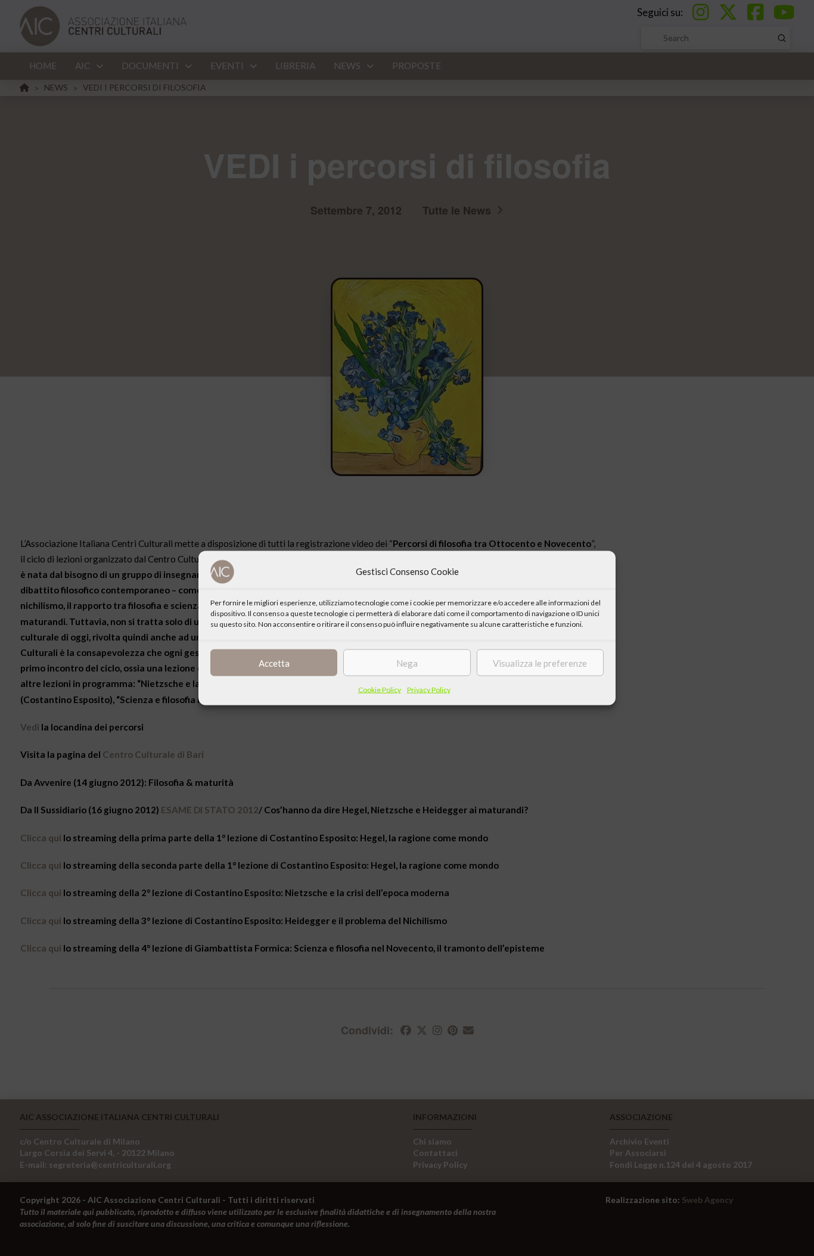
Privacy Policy (429, 689)
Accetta (274, 662)
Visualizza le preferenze (540, 662)
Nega (407, 662)
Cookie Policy (379, 689)
